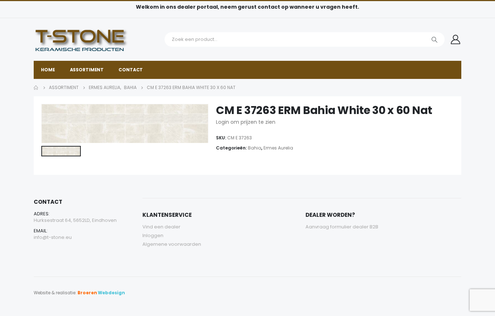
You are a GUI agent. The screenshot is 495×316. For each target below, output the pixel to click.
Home (48, 70)
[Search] (434, 39)
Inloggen (152, 235)
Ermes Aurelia (278, 148)
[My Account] (455, 39)
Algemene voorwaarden (171, 244)
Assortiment (87, 70)
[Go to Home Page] (36, 87)
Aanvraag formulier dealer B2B (341, 226)
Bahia (254, 148)
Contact (130, 70)
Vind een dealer (161, 226)
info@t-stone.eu (53, 237)
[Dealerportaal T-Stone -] (97, 39)
